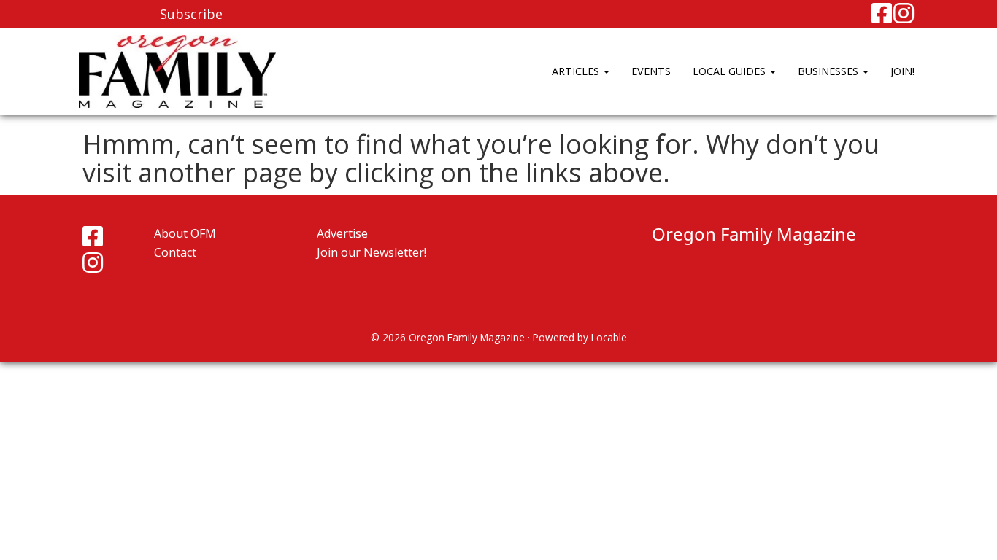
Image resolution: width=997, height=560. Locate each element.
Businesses (829, 71)
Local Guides (731, 71)
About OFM (185, 233)
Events (651, 71)
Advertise (342, 233)
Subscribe (191, 14)
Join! (902, 71)
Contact (175, 252)
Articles (577, 71)
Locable (609, 337)
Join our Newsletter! (371, 252)
